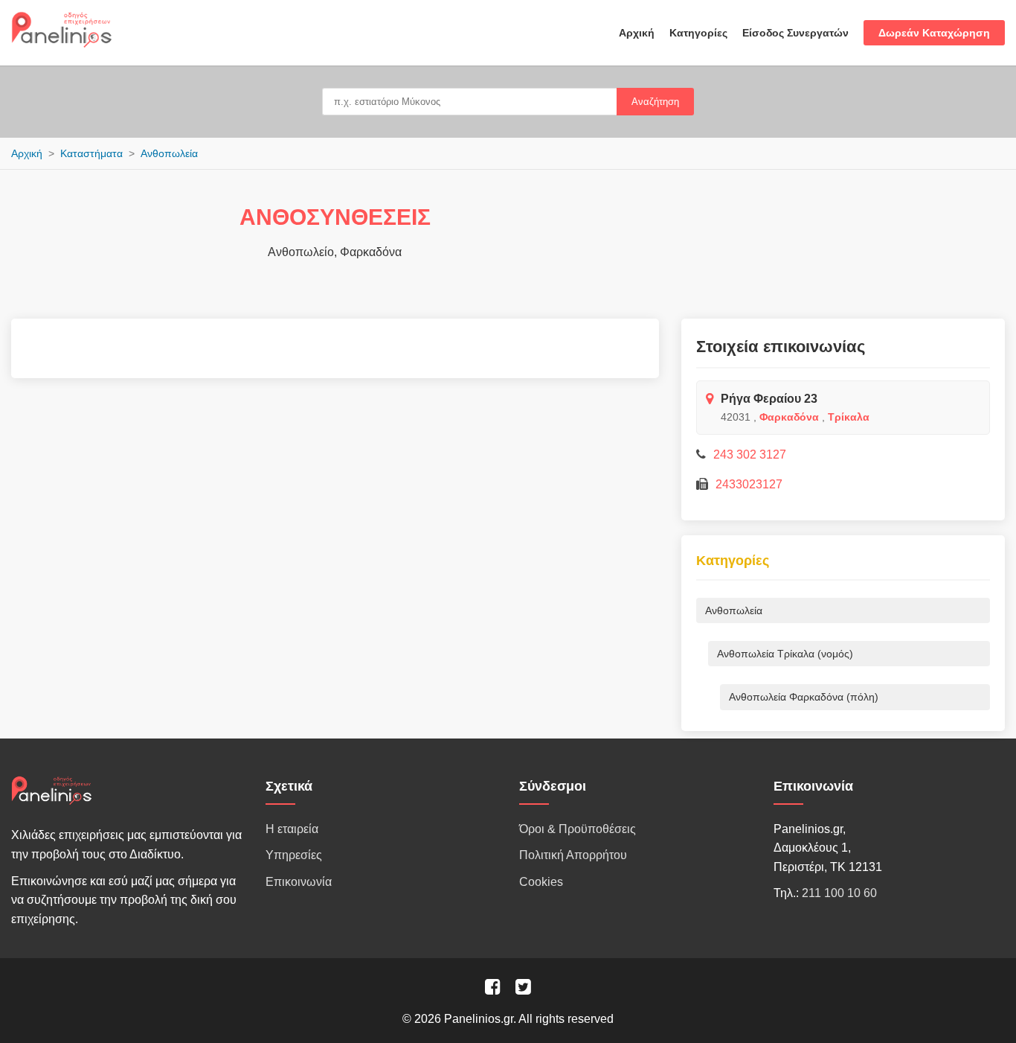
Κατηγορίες (698, 33)
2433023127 (749, 484)
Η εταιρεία (292, 829)
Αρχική (637, 33)
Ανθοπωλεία (169, 153)
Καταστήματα (91, 153)
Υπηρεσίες (294, 855)
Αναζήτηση (655, 101)
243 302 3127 (749, 454)
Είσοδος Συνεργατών (795, 33)
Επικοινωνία (299, 881)
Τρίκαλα (848, 417)
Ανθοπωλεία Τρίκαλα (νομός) (785, 654)
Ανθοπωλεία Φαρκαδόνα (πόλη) (803, 697)
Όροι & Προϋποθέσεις (577, 829)
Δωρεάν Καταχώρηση (934, 33)
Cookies (541, 881)
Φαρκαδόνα (789, 417)
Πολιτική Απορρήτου (573, 855)
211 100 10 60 (839, 893)
